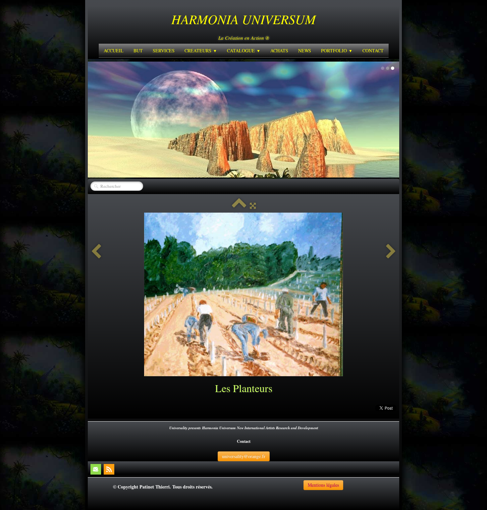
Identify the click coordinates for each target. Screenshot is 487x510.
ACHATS (279, 50)
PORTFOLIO (336, 50)
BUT (138, 50)
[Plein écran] (253, 205)
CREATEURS (201, 50)
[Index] (239, 205)
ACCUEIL (114, 50)
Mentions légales (323, 485)
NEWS (304, 50)
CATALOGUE (243, 50)
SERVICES (164, 50)
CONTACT (373, 50)
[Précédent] (96, 252)
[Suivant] (391, 252)
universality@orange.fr (243, 456)
